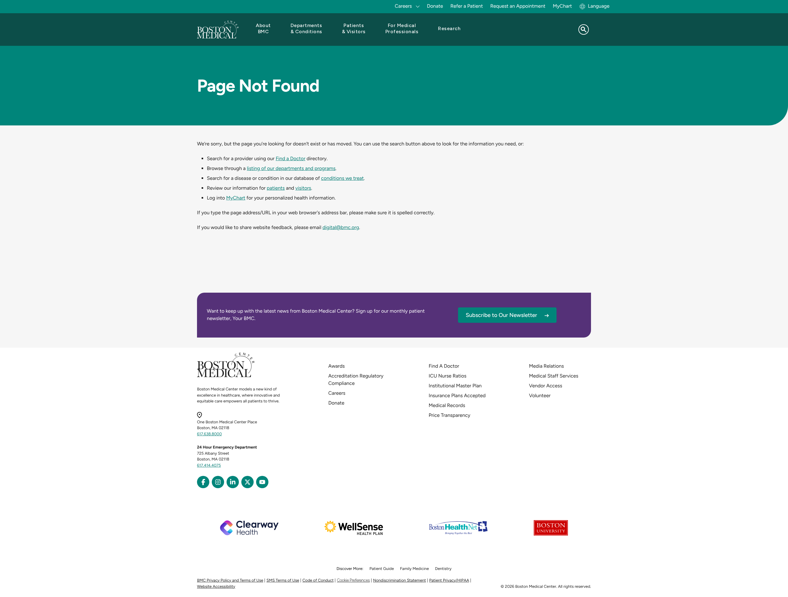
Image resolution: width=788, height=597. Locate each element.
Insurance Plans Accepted (457, 395)
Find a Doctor (290, 158)
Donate (435, 6)
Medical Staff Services (553, 376)
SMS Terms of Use (283, 580)
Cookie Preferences (353, 580)
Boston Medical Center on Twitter (247, 482)
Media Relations (546, 366)
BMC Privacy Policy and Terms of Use (230, 580)
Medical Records (447, 405)
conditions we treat (342, 178)
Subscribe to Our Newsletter (501, 315)
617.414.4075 (209, 465)
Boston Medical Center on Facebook (203, 482)
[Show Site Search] (583, 29)
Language (598, 6)
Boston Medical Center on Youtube (262, 482)
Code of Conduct (318, 580)
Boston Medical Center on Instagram (218, 482)
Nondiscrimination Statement (399, 580)
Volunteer (540, 395)
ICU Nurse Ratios (448, 376)
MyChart (562, 6)
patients (276, 188)
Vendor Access (545, 386)
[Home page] (226, 376)
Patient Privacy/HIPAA (449, 580)
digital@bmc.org (341, 227)
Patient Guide (381, 569)
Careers (336, 393)
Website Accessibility (216, 586)
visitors (303, 188)
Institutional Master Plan (455, 386)
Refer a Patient (466, 6)
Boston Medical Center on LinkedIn (233, 482)
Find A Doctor (444, 366)
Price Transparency (449, 415)
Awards (336, 366)
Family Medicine (414, 569)
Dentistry (443, 569)
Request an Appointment (517, 6)
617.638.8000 (209, 434)
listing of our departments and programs (291, 168)
